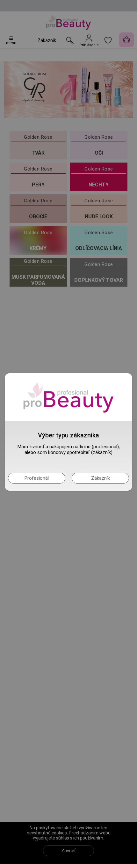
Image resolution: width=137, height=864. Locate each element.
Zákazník (100, 478)
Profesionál (37, 478)
